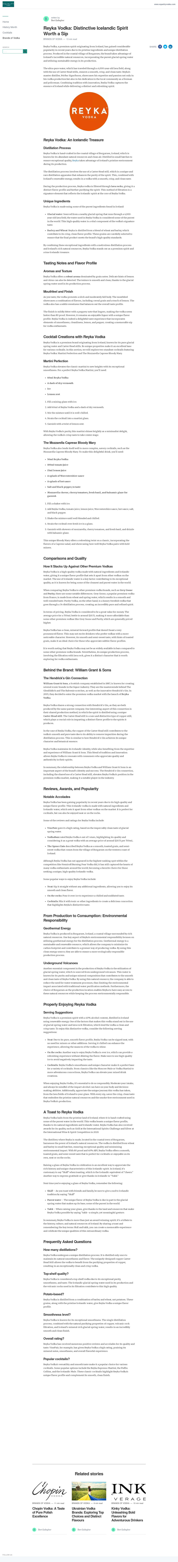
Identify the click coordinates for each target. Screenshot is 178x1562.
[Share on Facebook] (160, 46)
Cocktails (7, 32)
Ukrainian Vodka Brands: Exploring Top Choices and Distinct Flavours (88, 1514)
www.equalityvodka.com (164, 4)
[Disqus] (89, 1426)
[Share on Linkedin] (170, 46)
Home (6, 21)
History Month (10, 27)
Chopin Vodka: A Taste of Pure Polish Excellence (48, 1512)
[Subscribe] (25, 51)
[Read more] (49, 1491)
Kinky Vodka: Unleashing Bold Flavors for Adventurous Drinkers (127, 1514)
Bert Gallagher (57, 20)
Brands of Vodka (11, 37)
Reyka (75, 160)
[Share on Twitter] (165, 46)
